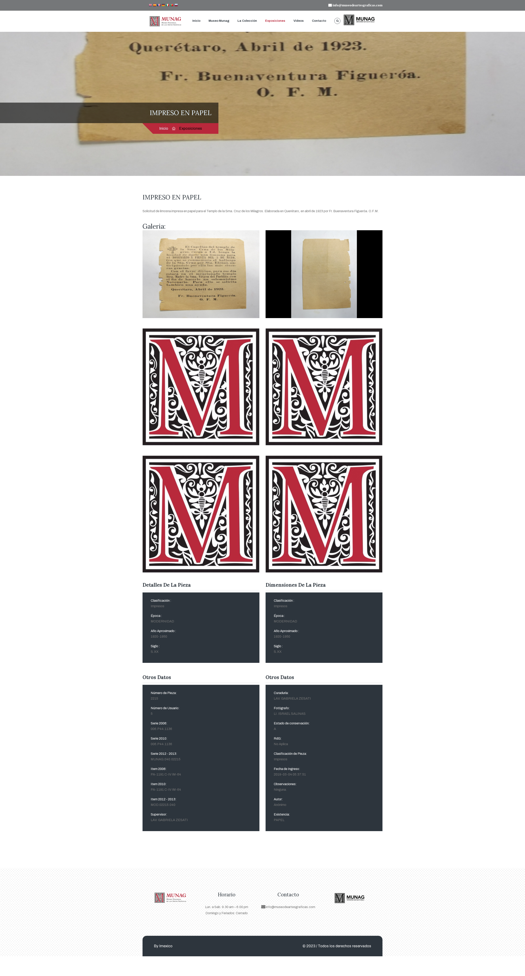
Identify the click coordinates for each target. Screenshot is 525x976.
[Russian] (176, 5)
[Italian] (167, 5)
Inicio (196, 20)
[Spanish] (154, 5)
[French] (159, 5)
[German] (163, 5)
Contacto (319, 20)
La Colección (247, 20)
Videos (298, 20)
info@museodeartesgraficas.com (290, 907)
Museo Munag (219, 20)
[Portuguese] (171, 5)
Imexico (165, 946)
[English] (150, 5)
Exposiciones (275, 20)
